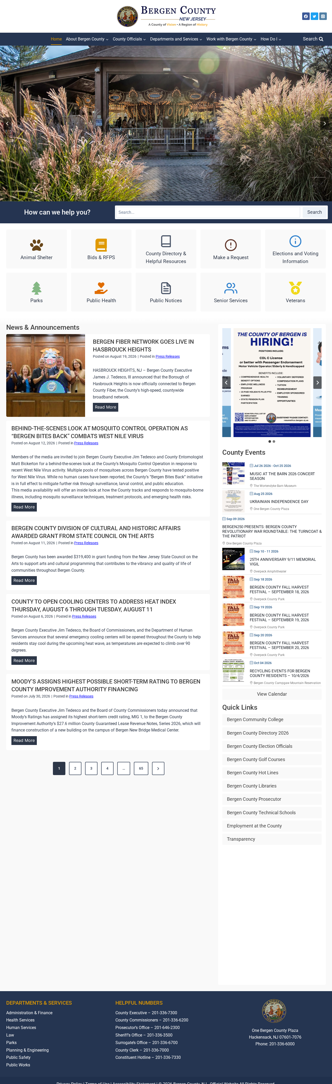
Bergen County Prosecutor (254, 799)
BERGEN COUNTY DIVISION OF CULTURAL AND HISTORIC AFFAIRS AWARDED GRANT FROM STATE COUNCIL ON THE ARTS (96, 532)
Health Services (20, 1020)
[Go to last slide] (7, 123)
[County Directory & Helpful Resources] (166, 249)
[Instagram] (323, 16)
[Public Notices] (166, 292)
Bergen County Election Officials (259, 746)
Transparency (241, 839)
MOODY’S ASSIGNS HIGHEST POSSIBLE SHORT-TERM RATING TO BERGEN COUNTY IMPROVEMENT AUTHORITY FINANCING (105, 685)
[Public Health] (101, 292)
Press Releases (168, 356)
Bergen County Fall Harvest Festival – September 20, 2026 (279, 645)
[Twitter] (314, 16)
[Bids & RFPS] (101, 249)
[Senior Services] (230, 292)
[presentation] (45, 375)
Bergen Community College (255, 719)
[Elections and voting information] (295, 249)
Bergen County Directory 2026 (258, 733)
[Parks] (36, 292)
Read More (106, 408)
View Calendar (272, 694)
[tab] (269, 441)
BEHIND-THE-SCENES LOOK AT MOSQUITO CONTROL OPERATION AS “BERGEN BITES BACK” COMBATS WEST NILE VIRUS (99, 432)
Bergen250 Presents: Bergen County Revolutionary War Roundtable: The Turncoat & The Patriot (272, 531)
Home (56, 39)
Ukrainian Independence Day (279, 501)
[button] (271, 382)
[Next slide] (324, 123)
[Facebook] (306, 16)
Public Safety (18, 1057)
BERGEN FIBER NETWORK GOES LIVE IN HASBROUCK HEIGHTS (143, 346)
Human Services (21, 1027)
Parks (11, 1042)
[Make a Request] (230, 249)
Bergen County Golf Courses (256, 759)
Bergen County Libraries (251, 786)
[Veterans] (295, 292)
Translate (291, 1063)
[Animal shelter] (36, 249)
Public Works (18, 1064)
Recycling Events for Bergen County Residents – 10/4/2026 (280, 673)
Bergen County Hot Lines (252, 772)
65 (141, 768)
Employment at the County (254, 825)
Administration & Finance (29, 1012)
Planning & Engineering (27, 1050)
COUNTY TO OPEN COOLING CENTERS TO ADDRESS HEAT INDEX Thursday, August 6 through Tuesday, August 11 (93, 605)
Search (314, 212)
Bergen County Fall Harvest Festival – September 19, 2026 (279, 617)
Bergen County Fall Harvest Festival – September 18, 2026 (279, 590)
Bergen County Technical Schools (261, 812)
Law (10, 1035)
